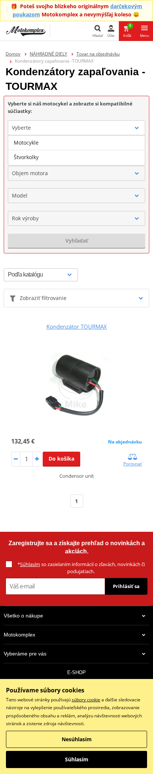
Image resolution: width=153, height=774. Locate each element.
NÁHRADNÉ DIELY (48, 54)
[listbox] (76, 150)
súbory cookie (86, 699)
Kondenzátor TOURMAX (76, 326)
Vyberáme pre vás (25, 654)
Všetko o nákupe (23, 616)
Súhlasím (30, 564)
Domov (13, 54)
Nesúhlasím (77, 739)
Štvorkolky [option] (26, 157)
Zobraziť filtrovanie (43, 297)
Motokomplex (19, 635)
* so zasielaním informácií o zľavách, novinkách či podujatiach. (81, 568)
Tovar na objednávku (98, 54)
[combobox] (76, 127)
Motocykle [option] (26, 142)
